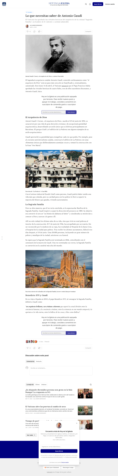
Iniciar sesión (110, 4)
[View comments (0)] (34, 31)
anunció (65, 86)
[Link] (22, 117)
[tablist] (34, 361)
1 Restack (46, 341)
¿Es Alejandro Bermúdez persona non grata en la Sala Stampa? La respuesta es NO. (48, 391)
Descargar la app (68, 467)
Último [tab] (37, 384)
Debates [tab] (43, 384)
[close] (76, 423)
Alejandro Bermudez (36, 25)
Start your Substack (52, 467)
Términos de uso (59, 455)
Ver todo (30, 435)
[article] (59, 395)
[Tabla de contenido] (2, 238)
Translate (29, 12)
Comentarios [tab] (30, 361)
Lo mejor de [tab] (30, 384)
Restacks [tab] (38, 361)
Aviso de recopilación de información (52, 457)
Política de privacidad (71, 457)
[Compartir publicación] (90, 4)
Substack (49, 472)
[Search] (86, 4)
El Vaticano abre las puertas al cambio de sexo (45, 406)
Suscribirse (98, 4)
